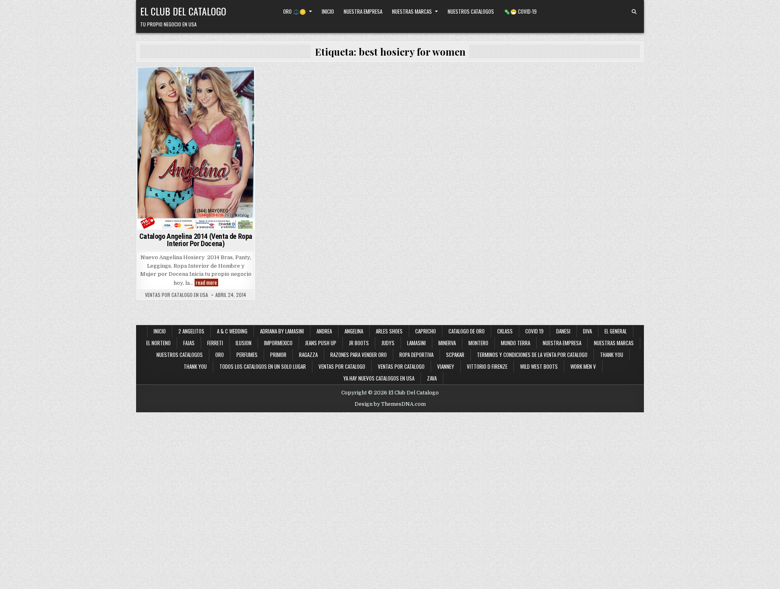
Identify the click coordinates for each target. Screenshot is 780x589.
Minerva (447, 343)
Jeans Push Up (320, 343)
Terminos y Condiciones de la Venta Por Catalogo (532, 355)
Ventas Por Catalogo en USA (176, 294)
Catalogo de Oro (466, 331)
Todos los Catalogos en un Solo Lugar (262, 366)
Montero (478, 343)
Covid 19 (534, 331)
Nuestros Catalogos (471, 11)
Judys (387, 343)
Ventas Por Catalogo (401, 366)
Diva (587, 331)
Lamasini (416, 343)
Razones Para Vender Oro (358, 355)
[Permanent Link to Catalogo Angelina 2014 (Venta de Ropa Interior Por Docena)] (196, 148)
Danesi (563, 331)
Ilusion (243, 343)
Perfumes (247, 355)
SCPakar (455, 355)
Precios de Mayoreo (209, 81)
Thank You (611, 355)
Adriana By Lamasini (282, 331)
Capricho (425, 331)
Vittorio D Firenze (487, 366)
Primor (278, 355)
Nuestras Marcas (412, 11)
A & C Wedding (232, 331)
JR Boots (359, 343)
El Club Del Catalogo (183, 11)
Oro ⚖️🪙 (294, 11)
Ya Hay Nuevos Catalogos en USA (378, 378)
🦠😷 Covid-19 (520, 11)
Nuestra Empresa (363, 11)
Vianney (445, 366)
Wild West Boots (539, 366)
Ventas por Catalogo (341, 366)
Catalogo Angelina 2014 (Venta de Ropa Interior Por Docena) (195, 240)
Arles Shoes (389, 331)
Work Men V (583, 366)
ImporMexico (278, 343)
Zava (432, 378)
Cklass (505, 331)
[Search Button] (634, 11)
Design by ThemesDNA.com (390, 404)
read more (207, 282)
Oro (219, 355)
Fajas (189, 343)
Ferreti (215, 343)
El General (615, 331)
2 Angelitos (191, 331)
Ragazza (308, 355)
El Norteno (158, 343)
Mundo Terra (515, 343)
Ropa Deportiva (416, 355)
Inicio (328, 11)
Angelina (169, 81)
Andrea (324, 331)
